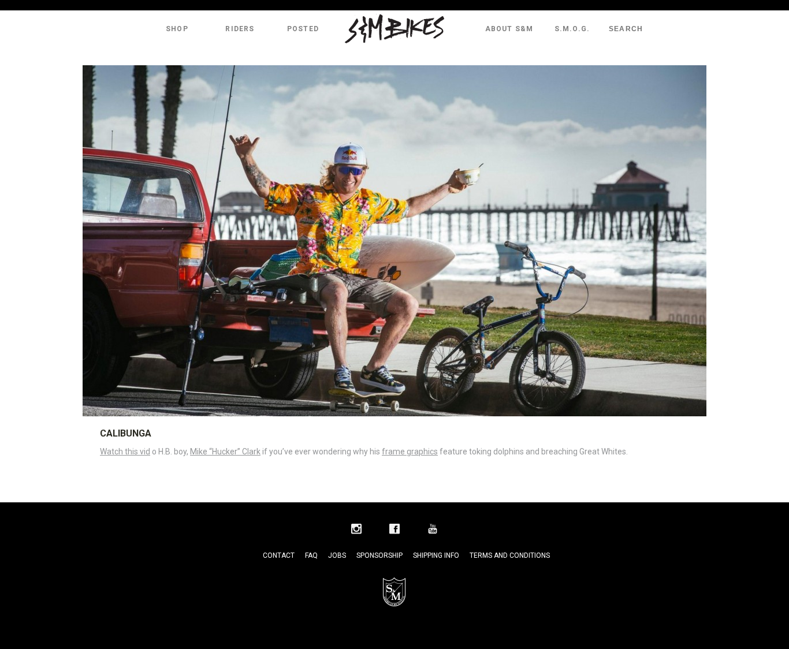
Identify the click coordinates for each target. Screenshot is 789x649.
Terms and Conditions (510, 555)
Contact (279, 555)
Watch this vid (125, 451)
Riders (239, 29)
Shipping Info (436, 555)
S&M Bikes (394, 29)
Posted (303, 29)
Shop (177, 29)
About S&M (509, 29)
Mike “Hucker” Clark (225, 451)
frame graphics (410, 451)
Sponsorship (379, 555)
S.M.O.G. (572, 29)
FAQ (311, 555)
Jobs (337, 555)
